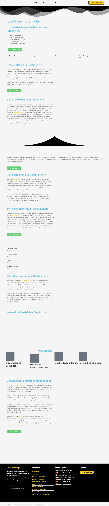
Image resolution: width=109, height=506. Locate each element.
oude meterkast (24, 280)
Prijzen (66, 3)
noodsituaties (17, 112)
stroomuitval (15, 215)
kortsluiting (17, 179)
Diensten (58, 3)
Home (29, 3)
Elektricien (36, 3)
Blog (80, 3)
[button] (58, 3)
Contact (73, 3)
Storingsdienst (47, 3)
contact (20, 416)
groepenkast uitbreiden (18, 385)
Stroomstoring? (13, 468)
